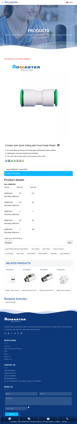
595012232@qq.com (10, 378)
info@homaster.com (10, 373)
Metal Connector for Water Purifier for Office (47, 290)
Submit (12, 414)
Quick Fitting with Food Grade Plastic (16, 249)
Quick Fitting (35, 249)
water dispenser (65, 253)
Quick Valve (46, 249)
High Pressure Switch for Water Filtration (64, 290)
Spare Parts (20, 253)
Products (7, 346)
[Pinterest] (21, 333)
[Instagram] (18, 333)
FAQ (5, 351)
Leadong (57, 421)
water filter (54, 253)
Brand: (21, 169)
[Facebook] (5, 333)
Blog (5, 354)
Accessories (9, 253)
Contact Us (8, 359)
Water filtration (42, 253)
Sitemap (64, 421)
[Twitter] (12, 333)
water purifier (31, 253)
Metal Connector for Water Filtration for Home (30, 290)
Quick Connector (58, 249)
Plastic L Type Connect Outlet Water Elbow (12, 290)
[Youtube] (15, 333)
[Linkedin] (8, 333)
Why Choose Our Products (13, 348)
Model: (9, 169)
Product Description (13, 173)
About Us (7, 356)
